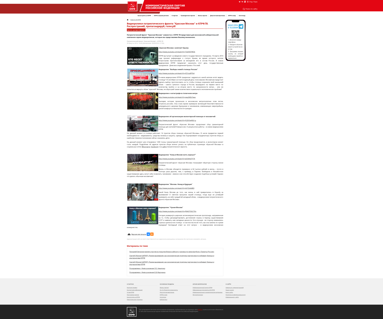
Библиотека (163, 299)
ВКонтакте (146, 147)
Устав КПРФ (130, 292)
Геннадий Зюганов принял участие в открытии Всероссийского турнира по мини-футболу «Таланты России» (171, 252)
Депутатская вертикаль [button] (217, 15)
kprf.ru (200, 309)
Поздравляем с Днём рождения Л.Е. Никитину (147, 268)
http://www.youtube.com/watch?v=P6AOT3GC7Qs (177, 211)
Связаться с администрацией (235, 287)
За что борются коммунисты (169, 290)
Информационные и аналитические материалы (207, 292)
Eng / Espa (253, 2)
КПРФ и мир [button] (232, 15)
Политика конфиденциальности (235, 295)
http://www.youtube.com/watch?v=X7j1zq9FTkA (176, 73)
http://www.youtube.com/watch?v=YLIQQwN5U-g (177, 120)
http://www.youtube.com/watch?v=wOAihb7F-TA (177, 159)
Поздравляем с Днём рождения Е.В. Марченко (147, 272)
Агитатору (163, 297)
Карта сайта (229, 292)
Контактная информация (134, 290)
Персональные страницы (135, 299)
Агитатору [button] (242, 15)
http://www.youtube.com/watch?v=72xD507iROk (177, 52)
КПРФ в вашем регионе (161, 15)
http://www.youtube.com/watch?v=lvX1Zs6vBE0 (176, 188)
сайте (164, 147)
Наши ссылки (230, 290)
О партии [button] (175, 15)
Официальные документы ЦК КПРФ (204, 290)
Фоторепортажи (198, 295)
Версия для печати (138, 234)
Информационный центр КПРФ (202, 287)
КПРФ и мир (163, 295)
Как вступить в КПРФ (144, 15)
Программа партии (133, 295)
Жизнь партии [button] (202, 15)
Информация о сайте (232, 297)
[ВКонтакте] (148, 234)
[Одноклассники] (151, 234)
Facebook (154, 147)
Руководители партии (188, 15)
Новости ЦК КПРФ (135, 20)
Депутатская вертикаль (167, 292)
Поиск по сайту (251, 9)
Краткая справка (132, 287)
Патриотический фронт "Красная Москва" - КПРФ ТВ (145, 41)
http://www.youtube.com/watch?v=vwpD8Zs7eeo (177, 97)
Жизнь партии (164, 287)
